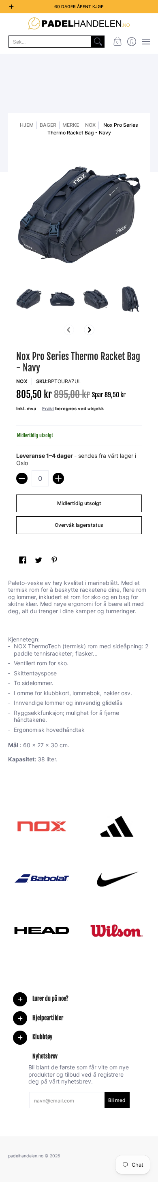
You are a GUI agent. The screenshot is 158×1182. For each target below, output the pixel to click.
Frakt (48, 408)
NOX (90, 125)
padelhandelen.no (25, 1156)
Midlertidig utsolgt (79, 503)
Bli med (117, 1100)
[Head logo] (41, 930)
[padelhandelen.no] (79, 23)
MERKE (70, 125)
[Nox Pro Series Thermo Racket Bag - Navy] (29, 299)
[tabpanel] (79, 672)
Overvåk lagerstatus (79, 525)
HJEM (27, 125)
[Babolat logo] (41, 878)
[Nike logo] (116, 878)
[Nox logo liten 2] (41, 826)
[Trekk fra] (22, 478)
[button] (117, 42)
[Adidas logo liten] (116, 826)
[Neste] (89, 330)
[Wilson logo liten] (116, 930)
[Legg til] (58, 478)
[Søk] (98, 42)
